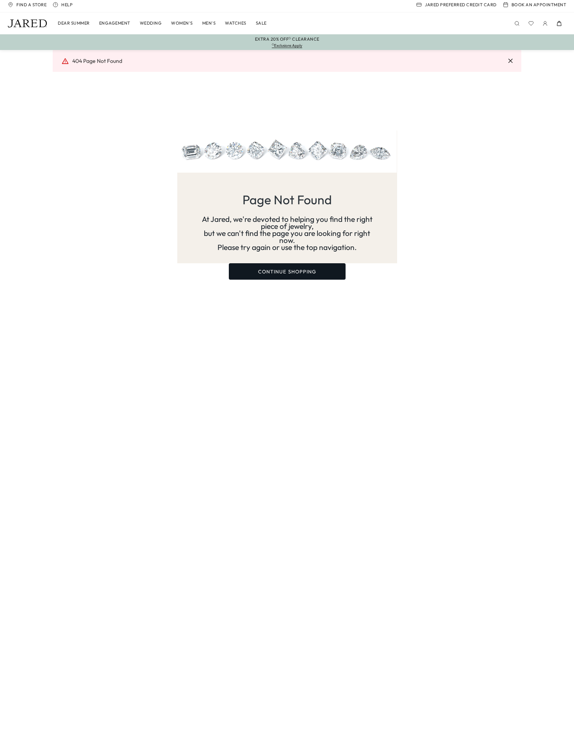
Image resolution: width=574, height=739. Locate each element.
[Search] (517, 23)
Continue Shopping (287, 271)
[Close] (510, 61)
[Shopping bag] (559, 23)
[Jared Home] (27, 23)
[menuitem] (74, 23)
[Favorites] (531, 23)
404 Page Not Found (97, 60)
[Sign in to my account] (545, 23)
